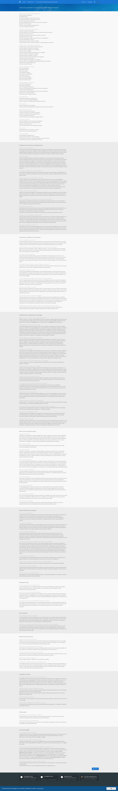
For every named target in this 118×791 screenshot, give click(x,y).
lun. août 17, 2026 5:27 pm (51, 779)
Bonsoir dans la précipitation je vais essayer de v (30, 777)
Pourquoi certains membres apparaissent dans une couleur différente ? (33, 91)
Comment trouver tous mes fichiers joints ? (28, 131)
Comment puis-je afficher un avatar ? (26, 39)
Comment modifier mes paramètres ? (26, 31)
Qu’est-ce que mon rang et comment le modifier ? (29, 41)
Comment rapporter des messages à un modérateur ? (30, 59)
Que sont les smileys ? (23, 71)
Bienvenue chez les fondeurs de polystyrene (91, 777)
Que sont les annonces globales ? (26, 74)
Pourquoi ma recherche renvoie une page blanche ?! (29, 114)
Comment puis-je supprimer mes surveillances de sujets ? (30, 125)
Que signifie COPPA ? (23, 16)
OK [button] (111, 788)
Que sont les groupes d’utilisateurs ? (26, 86)
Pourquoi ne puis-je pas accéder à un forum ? (28, 55)
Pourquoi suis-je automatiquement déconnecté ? (29, 25)
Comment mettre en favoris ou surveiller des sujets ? (30, 122)
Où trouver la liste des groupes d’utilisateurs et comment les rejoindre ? (33, 88)
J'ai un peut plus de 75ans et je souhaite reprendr (70, 777)
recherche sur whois (49, 749)
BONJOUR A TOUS (68, 776)
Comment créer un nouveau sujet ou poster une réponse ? (31, 46)
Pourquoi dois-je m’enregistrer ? (25, 15)
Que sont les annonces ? (24, 75)
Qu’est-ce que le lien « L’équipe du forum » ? (28, 94)
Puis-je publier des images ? (24, 72)
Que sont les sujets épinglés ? (25, 76)
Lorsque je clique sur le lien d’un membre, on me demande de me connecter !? (36, 42)
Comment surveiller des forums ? (26, 124)
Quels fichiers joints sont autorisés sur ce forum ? (29, 129)
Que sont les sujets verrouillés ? (25, 78)
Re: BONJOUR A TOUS (28, 776)
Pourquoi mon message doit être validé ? (27, 62)
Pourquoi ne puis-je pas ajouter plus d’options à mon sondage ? (32, 52)
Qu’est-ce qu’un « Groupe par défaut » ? (27, 92)
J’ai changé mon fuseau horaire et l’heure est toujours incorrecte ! (32, 35)
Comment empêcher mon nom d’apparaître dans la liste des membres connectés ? (36, 32)
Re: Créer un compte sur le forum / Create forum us (91, 776)
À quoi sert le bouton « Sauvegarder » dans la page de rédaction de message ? (35, 61)
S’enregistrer (89, 2)
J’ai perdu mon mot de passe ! (25, 23)
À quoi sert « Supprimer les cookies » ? (27, 26)
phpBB (27, 275)
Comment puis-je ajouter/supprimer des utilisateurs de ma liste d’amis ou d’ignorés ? (36, 106)
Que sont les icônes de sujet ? (25, 79)
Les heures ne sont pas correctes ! (26, 33)
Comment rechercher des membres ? (26, 115)
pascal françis (23, 779)
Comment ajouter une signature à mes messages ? (29, 49)
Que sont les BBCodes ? (24, 68)
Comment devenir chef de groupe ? (26, 89)
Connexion (83, 2)
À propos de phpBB (36, 737)
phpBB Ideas (33, 742)
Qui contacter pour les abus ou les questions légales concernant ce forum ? (34, 138)
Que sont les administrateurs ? (25, 84)
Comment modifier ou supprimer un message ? (28, 48)
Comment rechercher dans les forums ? (27, 111)
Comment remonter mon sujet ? (25, 64)
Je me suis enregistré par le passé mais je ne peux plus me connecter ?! (33, 22)
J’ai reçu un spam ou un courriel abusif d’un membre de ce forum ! (32, 101)
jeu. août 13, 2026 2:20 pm (92, 779)
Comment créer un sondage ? (25, 51)
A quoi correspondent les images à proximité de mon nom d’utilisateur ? (33, 38)
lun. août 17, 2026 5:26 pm (72, 779)
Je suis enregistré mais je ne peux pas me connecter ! (29, 19)
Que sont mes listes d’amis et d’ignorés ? (27, 105)
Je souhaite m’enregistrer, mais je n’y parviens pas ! (29, 18)
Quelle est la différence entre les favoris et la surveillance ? (31, 121)
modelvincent (83, 779)
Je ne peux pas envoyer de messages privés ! (28, 98)
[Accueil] (20, 2)
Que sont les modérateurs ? (24, 85)
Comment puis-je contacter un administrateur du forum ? (31, 139)
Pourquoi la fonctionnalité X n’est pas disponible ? (29, 136)
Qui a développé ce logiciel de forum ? (26, 135)
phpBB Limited (51, 734)
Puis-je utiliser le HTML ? (24, 69)
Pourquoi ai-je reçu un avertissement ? (27, 58)
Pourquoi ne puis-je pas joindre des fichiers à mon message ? (31, 56)
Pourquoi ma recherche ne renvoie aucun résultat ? (29, 112)
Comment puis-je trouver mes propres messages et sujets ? (31, 116)
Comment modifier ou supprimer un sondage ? (28, 54)
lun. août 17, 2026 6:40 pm (31, 779)
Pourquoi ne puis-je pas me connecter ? (27, 21)
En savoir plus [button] (40, 788)
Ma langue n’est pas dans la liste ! (26, 36)
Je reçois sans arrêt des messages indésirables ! (28, 99)
